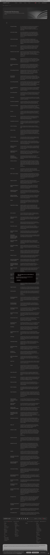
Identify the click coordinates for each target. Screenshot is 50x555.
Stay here (18, 280)
